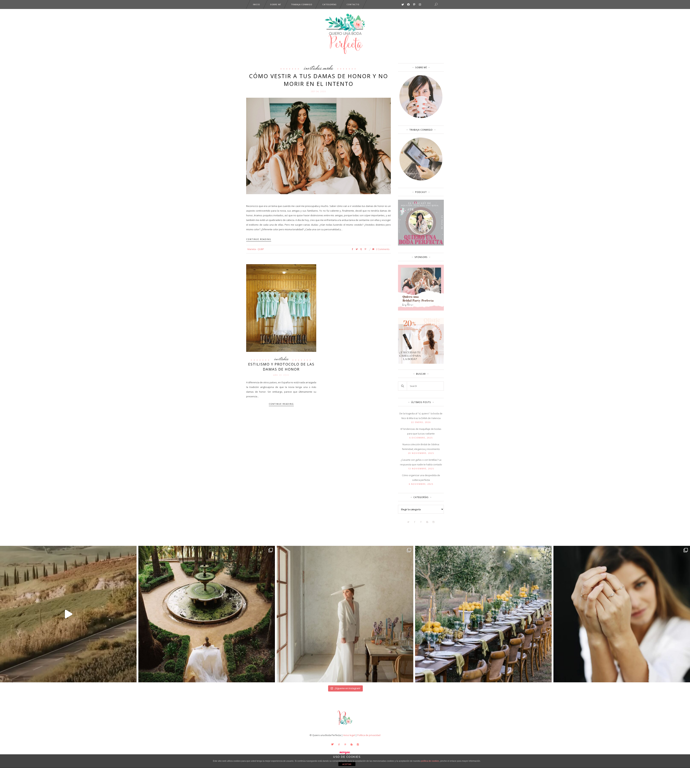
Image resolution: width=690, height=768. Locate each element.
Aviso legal (349, 735)
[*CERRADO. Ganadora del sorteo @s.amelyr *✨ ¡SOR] (621, 614)
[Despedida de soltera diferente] (421, 309)
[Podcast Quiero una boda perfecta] (421, 244)
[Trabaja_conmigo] (421, 179)
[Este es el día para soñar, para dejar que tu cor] (206, 614)
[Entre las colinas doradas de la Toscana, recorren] (68, 614)
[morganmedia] (345, 725)
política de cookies (430, 761)
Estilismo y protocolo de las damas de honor (281, 367)
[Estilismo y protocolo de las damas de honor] (281, 307)
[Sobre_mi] (421, 117)
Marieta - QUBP (255, 249)
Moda (328, 67)
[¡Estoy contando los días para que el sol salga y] (483, 614)
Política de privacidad (368, 735)
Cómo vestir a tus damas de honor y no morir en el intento (318, 79)
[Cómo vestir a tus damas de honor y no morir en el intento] (318, 145)
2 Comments (383, 249)
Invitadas (313, 67)
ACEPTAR (346, 764)
